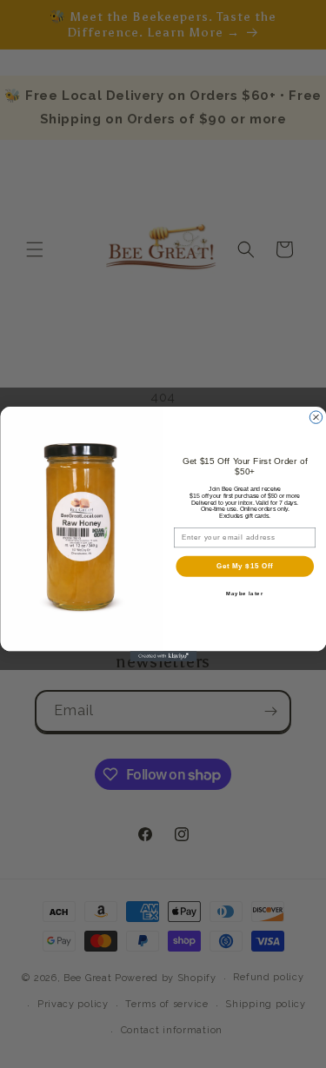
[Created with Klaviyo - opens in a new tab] (163, 656)
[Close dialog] (315, 417)
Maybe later (244, 593)
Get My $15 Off (244, 565)
